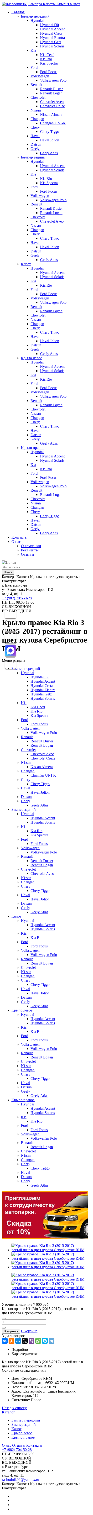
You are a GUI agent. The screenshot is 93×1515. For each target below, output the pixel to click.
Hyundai (37, 21)
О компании (31, 546)
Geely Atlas (49, 153)
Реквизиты (30, 550)
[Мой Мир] (18, 1341)
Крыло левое (31, 358)
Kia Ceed (47, 55)
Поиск (8, 572)
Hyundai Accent (52, 29)
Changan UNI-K (53, 123)
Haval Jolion (49, 140)
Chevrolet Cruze (52, 106)
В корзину (11, 1331)
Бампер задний (33, 157)
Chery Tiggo (49, 132)
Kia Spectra (49, 63)
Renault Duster (51, 89)
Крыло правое (32, 448)
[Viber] (31, 1341)
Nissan (36, 110)
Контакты (19, 537)
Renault (36, 85)
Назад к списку (14, 1408)
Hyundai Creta (51, 33)
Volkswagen (40, 76)
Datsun (36, 144)
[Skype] (45, 1341)
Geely (35, 149)
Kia (33, 50)
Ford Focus (48, 72)
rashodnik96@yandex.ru (20, 1480)
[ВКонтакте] (5, 1341)
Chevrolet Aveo (52, 102)
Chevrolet (38, 97)
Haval (35, 136)
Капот (26, 264)
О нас (16, 542)
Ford (34, 67)
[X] (25, 1341)
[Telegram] (51, 1341)
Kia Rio (46, 59)
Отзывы (27, 554)
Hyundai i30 (49, 25)
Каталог (18, 12)
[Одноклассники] (11, 1341)
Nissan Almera (51, 114)
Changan (37, 119)
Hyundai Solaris (52, 46)
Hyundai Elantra (52, 38)
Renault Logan (51, 93)
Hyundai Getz (50, 42)
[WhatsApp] (38, 1341)
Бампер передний (35, 16)
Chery (35, 127)
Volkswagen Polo (53, 80)
